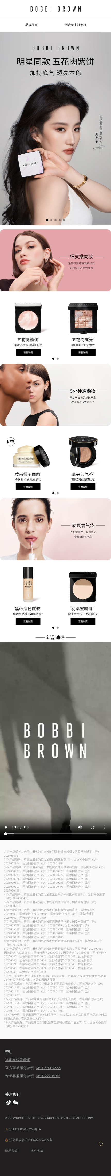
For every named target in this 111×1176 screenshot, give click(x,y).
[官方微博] (8, 1102)
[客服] (100, 1143)
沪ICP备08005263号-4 (25, 1129)
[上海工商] (6, 1129)
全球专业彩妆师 (75, 25)
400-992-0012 (48, 1076)
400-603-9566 (48, 1068)
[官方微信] (16, 1102)
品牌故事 (31, 25)
